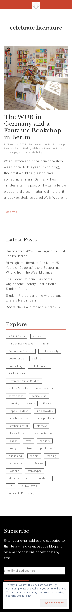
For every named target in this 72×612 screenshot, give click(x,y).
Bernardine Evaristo (21, 351)
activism (38, 336)
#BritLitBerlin (17, 336)
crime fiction (16, 396)
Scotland (14, 470)
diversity (14, 403)
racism (34, 455)
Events (8, 148)
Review (39, 463)
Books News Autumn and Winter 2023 (34, 307)
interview (41, 426)
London (13, 440)
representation (17, 463)
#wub (18, 148)
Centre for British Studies (24, 381)
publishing (15, 455)
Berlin (26, 148)
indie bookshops (19, 418)
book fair (37, 358)
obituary (45, 440)
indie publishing (46, 418)
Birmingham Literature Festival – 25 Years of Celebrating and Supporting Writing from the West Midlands (33, 267)
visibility (37, 152)
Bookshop (59, 144)
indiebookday (45, 411)
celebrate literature (43, 148)
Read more (11, 212)
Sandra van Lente (39, 144)
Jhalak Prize (16, 433)
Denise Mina (39, 396)
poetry (12, 448)
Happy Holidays (18, 411)
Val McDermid (29, 485)
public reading (49, 448)
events (31, 403)
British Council (39, 366)
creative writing (45, 388)
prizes (28, 448)
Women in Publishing (21, 493)
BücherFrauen (17, 373)
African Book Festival (21, 343)
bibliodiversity (49, 351)
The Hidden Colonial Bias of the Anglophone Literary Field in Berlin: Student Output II (31, 284)
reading (51, 455)
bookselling (16, 366)
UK (10, 485)
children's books (18, 388)
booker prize (16, 358)
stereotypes (35, 470)
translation (43, 478)
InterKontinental (18, 426)
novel (29, 440)
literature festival (42, 433)
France (47, 403)
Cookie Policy (24, 595)
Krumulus (25, 152)
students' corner (18, 478)
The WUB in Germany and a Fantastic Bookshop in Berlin (32, 127)
